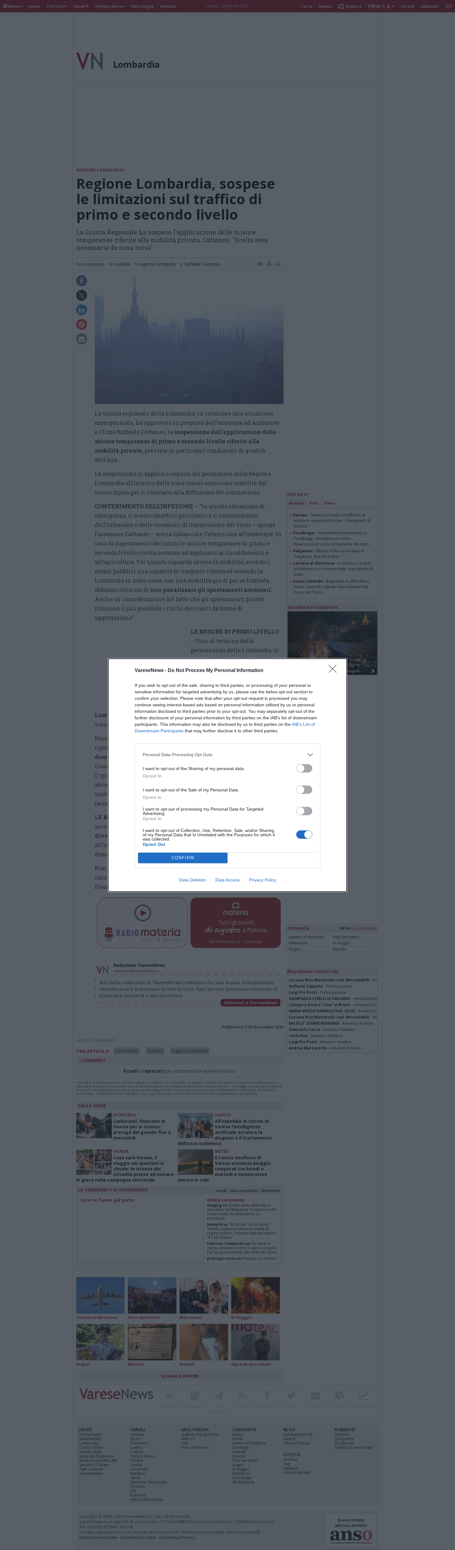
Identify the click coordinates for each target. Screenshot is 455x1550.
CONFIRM (182, 857)
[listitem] (227, 754)
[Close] (334, 671)
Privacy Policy (262, 879)
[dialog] (227, 775)
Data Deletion (192, 879)
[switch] (304, 768)
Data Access (227, 879)
